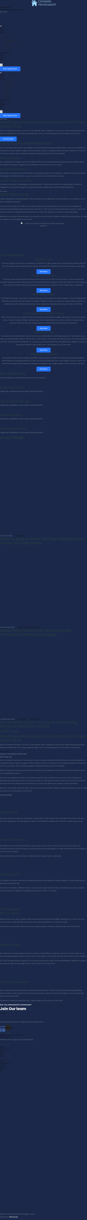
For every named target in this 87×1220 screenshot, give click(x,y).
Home (2, 28)
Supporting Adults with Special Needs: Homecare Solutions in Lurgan (36, 632)
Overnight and (10, 909)
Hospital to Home (8, 38)
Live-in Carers (10, 913)
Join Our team (13, 1008)
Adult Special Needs (14, 982)
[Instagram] (43, 21)
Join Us (2, 55)
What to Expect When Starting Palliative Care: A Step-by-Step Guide (43, 541)
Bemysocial (13, 1217)
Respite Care (7, 50)
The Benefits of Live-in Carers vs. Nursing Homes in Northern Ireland (38, 724)
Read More (43, 272)
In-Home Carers (34, 719)
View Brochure (5, 53)
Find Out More (8, 139)
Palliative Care (7, 47)
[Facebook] (43, 16)
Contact (3, 57)
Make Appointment (10, 69)
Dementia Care (8, 35)
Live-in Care (7, 44)
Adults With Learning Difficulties (29, 627)
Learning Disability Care (10, 41)
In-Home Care (23, 719)
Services (3, 32)
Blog (1, 60)
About (2, 30)
